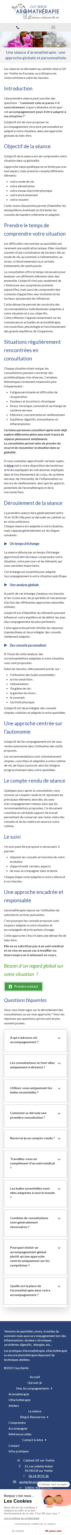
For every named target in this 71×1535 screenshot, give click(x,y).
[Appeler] (18, 27)
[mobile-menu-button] (53, 27)
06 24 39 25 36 (39, 1476)
